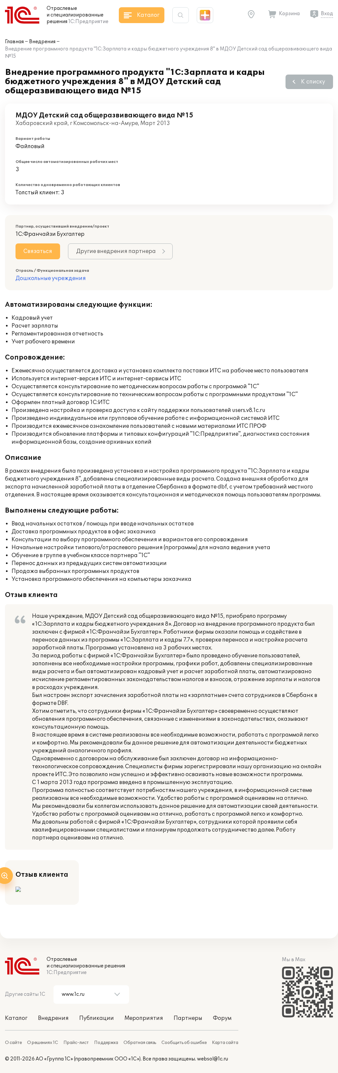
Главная (14, 42)
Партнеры (188, 1018)
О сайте (13, 1042)
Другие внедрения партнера (116, 251)
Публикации (96, 1018)
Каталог (16, 1018)
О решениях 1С (42, 1042)
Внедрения (42, 42)
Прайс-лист (76, 1042)
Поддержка (106, 1042)
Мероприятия (143, 1018)
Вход (327, 13)
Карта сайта (225, 1042)
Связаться (37, 251)
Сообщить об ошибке (184, 1042)
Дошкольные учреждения (51, 278)
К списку (313, 82)
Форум (222, 1018)
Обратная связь (139, 1042)
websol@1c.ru (212, 1059)
